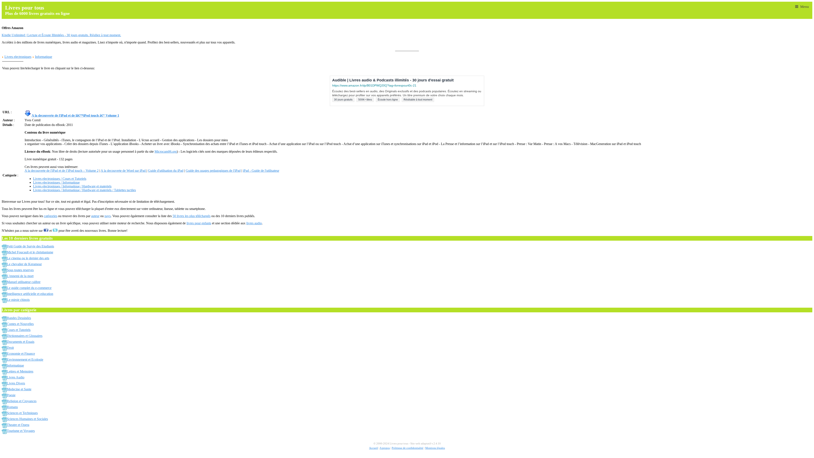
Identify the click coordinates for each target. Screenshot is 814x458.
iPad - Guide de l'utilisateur (261, 170)
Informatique (43, 57)
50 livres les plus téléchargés (191, 216)
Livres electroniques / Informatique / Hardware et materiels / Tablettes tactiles (84, 190)
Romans (12, 407)
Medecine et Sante (19, 389)
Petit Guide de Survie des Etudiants (30, 246)
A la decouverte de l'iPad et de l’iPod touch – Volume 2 (62, 170)
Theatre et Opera (18, 425)
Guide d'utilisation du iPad (165, 170)
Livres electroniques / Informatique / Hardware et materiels (72, 186)
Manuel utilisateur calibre (23, 282)
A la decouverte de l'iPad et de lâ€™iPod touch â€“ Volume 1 (75, 115)
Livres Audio (15, 377)
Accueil (373, 448)
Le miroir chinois (18, 300)
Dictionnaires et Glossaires (24, 336)
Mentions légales (435, 448)
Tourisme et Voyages (21, 431)
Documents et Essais (20, 342)
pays (108, 216)
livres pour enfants (199, 223)
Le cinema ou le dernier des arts (28, 258)
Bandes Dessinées (19, 318)
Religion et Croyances (21, 401)
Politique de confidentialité (407, 448)
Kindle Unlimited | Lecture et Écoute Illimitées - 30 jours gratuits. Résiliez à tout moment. (61, 35)
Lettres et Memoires (20, 371)
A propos (385, 448)
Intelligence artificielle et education (30, 294)
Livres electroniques (17, 57)
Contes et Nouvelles (20, 324)
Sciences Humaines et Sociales (27, 419)
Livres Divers (16, 383)
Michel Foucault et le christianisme (30, 252)
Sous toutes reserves (20, 270)
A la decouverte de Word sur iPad (123, 170)
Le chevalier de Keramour (24, 264)
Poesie (11, 395)
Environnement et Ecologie (25, 359)
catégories (50, 216)
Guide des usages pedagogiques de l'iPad (213, 170)
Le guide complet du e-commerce (29, 288)
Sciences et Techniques (22, 413)
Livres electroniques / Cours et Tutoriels (59, 178)
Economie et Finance (21, 353)
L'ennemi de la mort (20, 276)
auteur (95, 216)
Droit (10, 347)
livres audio (254, 223)
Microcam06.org (166, 151)
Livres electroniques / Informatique (56, 182)
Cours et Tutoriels (19, 330)
